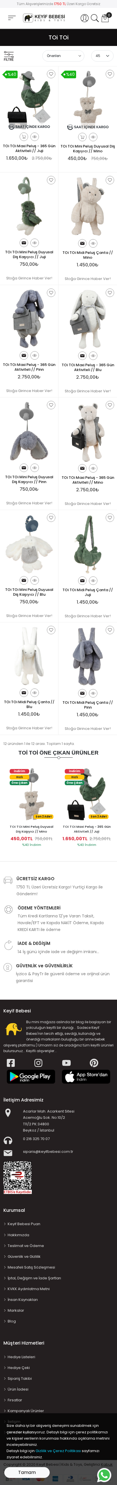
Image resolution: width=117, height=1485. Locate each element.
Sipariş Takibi (20, 1378)
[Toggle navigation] (11, 18)
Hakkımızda (18, 1235)
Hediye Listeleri (21, 1357)
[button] (85, 18)
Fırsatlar (15, 1400)
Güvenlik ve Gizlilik (24, 1256)
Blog (12, 1321)
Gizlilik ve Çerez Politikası (58, 1451)
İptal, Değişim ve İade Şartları (34, 1278)
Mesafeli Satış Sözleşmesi (31, 1267)
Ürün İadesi (18, 1389)
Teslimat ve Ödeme (26, 1245)
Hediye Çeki (19, 1367)
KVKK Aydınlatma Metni (29, 1289)
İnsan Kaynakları (23, 1299)
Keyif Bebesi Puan (24, 1224)
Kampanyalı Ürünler (26, 1411)
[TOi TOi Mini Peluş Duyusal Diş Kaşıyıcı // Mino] (31, 794)
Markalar (16, 1310)
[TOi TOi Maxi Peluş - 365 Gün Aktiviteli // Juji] (86, 794)
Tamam (27, 1472)
